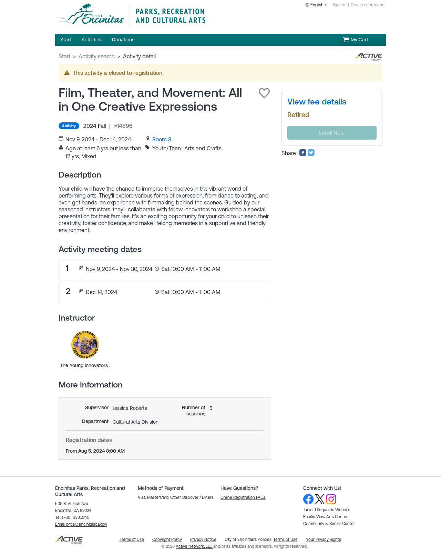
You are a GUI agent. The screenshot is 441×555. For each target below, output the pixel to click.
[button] (264, 93)
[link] (161, 139)
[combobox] (317, 5)
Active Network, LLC (194, 546)
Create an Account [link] (368, 4)
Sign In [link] (339, 4)
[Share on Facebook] (303, 154)
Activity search (97, 56)
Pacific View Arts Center (325, 516)
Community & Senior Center (329, 523)
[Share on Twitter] (311, 154)
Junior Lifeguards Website (326, 509)
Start (64, 56)
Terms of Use (285, 539)
